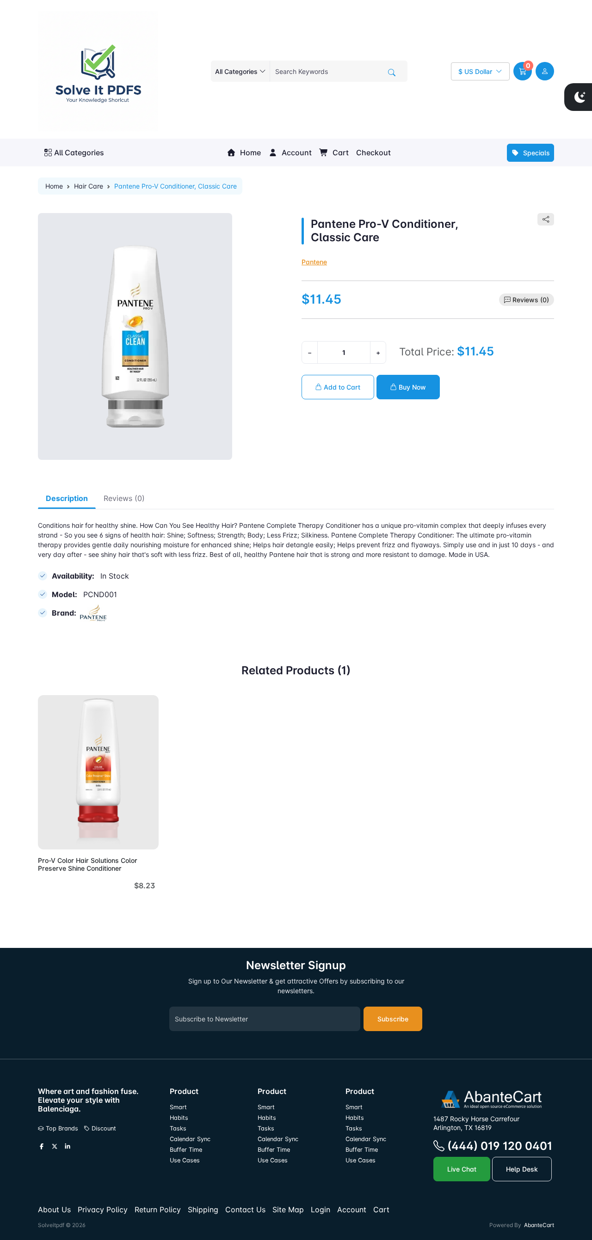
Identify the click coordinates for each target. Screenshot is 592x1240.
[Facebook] (41, 1146)
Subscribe (392, 1019)
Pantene (314, 262)
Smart (178, 1107)
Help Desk (522, 1169)
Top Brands (61, 1128)
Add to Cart (341, 387)
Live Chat (461, 1169)
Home (249, 152)
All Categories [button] (79, 152)
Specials (535, 153)
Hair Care (88, 186)
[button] (522, 71)
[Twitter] (54, 1146)
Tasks (178, 1128)
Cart (340, 152)
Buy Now (411, 387)
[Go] (391, 72)
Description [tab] (67, 498)
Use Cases (185, 1160)
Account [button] (296, 152)
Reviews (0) (530, 300)
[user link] (545, 71)
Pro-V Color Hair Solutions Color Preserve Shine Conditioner (87, 864)
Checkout (373, 152)
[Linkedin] (67, 1146)
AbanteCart (539, 1225)
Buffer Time (186, 1149)
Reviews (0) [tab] (124, 498)
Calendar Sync (190, 1139)
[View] (48, 837)
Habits (179, 1117)
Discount (103, 1128)
